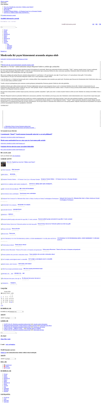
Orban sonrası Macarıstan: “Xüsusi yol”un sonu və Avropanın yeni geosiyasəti (61, 249)
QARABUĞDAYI (17, 209)
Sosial (5, 31)
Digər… (6, 42)
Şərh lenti (6, 401)
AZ (93, 24)
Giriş (5, 399)
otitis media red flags (39, 330)
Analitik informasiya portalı (10, 18)
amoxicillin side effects (46, 325)
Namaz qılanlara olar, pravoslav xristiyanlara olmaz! (42, 254)
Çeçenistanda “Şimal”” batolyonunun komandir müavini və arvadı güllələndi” (26, 134)
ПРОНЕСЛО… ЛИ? (19, 273)
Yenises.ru (21, 59)
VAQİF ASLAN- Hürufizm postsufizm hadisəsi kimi (17, 324)
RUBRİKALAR (5, 311)
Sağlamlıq (9, 45)
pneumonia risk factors (39, 327)
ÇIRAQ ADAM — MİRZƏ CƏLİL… (14, 328)
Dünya (5, 35)
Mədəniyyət (7, 38)
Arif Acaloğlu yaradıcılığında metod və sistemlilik (40, 259)
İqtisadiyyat (7, 34)
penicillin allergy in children (34, 328)
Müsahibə (9, 47)
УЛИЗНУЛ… (13, 283)
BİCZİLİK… (7, 9)
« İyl (2, 305)
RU (97, 24)
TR (100, 24)
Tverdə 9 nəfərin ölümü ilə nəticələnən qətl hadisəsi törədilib (20, 127)
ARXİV (3, 358)
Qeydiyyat (6, 397)
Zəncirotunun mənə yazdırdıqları (28, 193)
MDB (5, 37)
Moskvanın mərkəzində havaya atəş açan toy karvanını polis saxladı (23, 140)
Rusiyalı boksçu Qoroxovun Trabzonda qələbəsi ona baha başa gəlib (54, 223)
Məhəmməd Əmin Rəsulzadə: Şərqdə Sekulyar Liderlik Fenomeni (20, 325)
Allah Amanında (8, 8)
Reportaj (9, 48)
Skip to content (4, 1)
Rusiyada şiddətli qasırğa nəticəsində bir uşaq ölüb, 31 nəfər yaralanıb (55, 219)
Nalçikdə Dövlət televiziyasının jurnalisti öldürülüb (17, 146)
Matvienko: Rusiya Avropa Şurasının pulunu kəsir (17, 126)
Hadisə (5, 32)
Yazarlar (6, 41)
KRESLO (10, 214)
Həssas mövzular (16, 228)
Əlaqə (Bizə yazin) (5, 339)
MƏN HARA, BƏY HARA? (25, 263)
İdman (5, 40)
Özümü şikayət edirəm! (20, 244)
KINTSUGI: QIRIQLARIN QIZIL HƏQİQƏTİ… (17, 12)
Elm (8, 44)
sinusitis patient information (40, 324)
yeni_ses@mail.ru (10, 344)
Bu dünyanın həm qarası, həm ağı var (31, 278)
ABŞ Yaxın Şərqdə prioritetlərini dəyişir (33, 268)
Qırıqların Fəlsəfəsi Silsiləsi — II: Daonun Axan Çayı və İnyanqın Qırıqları (23, 11)
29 (11, 302)
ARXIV (3, 318)
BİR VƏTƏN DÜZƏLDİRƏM (27, 188)
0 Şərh (25, 59)
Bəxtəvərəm (12, 233)
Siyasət (5, 30)
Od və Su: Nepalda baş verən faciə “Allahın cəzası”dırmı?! (18, 7)
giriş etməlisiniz (16, 155)
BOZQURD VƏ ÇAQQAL (24, 204)
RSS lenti (6, 400)
